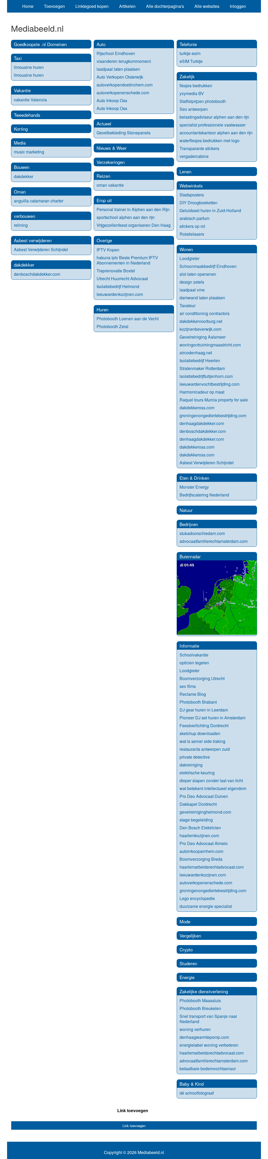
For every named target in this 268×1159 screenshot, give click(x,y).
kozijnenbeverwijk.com (200, 329)
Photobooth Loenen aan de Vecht (128, 319)
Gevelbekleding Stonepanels (123, 133)
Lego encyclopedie (197, 898)
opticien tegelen (194, 663)
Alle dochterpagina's (165, 6)
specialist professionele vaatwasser (212, 125)
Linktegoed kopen (92, 6)
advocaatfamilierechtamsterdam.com (214, 541)
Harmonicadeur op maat (202, 392)
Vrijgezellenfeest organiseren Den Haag (134, 225)
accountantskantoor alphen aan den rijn (216, 133)
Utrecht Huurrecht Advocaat (122, 278)
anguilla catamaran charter (38, 201)
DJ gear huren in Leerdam (204, 710)
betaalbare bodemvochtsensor (208, 1069)
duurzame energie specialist (206, 906)
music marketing (29, 152)
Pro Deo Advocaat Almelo (204, 843)
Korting (21, 128)
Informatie (189, 645)
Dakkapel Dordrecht (198, 804)
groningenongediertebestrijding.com (213, 415)
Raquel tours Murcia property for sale (214, 400)
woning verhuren (195, 1029)
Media (20, 142)
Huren (102, 309)
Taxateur (188, 305)
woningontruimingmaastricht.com (210, 345)
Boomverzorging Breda (201, 859)
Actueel (104, 123)
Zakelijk (187, 76)
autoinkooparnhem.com (201, 851)
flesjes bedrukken (196, 85)
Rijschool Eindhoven (116, 53)
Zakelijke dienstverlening (204, 991)
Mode (185, 921)
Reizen (103, 176)
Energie (187, 977)
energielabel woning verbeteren (209, 1045)
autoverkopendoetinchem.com (125, 85)
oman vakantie (110, 185)
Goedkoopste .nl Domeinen (40, 44)
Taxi (18, 58)
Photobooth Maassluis (200, 1000)
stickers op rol (192, 226)
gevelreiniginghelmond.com (205, 812)
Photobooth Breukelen (200, 1008)
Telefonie (188, 44)
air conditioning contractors (205, 313)
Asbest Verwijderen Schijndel (41, 249)
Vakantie (22, 90)
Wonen (186, 249)
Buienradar (190, 556)
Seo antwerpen (194, 109)
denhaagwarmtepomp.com (204, 1037)
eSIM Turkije (191, 61)
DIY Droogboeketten (198, 203)
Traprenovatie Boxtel (116, 271)
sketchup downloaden (200, 733)
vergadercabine (194, 156)
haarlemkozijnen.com (199, 835)
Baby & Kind (192, 1083)
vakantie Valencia (30, 100)
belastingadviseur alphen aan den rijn (214, 117)
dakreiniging (191, 765)
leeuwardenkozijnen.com (120, 294)
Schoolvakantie (194, 655)
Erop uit (104, 200)
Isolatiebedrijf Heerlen (200, 360)
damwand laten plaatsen (202, 298)
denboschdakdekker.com (37, 274)
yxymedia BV (192, 93)
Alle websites (206, 6)
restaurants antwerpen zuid (205, 749)
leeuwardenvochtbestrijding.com (209, 384)
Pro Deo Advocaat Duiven (204, 796)
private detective (195, 757)
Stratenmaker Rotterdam (202, 368)
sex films (188, 686)
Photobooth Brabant (198, 702)
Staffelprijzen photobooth (203, 101)
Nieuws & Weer (112, 148)
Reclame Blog (193, 694)
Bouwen (21, 167)
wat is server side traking (202, 741)
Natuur (186, 510)
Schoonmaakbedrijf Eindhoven (208, 266)
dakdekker (23, 176)
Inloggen (238, 6)
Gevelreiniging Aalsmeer (203, 337)
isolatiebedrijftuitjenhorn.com (206, 376)
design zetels (192, 282)
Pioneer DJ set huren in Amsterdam (212, 718)
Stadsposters (192, 195)
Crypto (186, 949)
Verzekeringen (111, 162)
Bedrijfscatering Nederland (204, 495)
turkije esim (190, 53)
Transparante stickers (199, 148)
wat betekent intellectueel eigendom (213, 788)
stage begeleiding (196, 820)
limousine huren (29, 67)
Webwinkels (191, 185)
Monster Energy (194, 487)
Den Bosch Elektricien (200, 828)
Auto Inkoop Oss (112, 100)
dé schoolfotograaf (197, 1093)
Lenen (185, 171)
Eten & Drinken (194, 477)
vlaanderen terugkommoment (124, 61)
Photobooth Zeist (112, 326)
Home (28, 6)
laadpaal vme (192, 290)
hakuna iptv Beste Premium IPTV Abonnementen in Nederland (127, 260)
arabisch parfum (194, 218)
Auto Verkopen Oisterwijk (120, 77)
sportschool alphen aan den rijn (126, 217)
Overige (104, 240)
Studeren (188, 963)
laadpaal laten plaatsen (118, 69)
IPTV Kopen (108, 250)
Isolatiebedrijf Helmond (118, 286)
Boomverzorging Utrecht (202, 678)
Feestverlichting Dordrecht (204, 725)
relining (21, 225)
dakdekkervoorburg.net (201, 321)
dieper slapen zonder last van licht (211, 780)
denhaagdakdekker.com (202, 423)
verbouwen (24, 216)
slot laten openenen (198, 274)
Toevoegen (54, 6)
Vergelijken (190, 935)
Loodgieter (189, 258)
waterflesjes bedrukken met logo (209, 140)
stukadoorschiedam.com (202, 533)
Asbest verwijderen (33, 240)
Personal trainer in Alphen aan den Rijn (133, 209)
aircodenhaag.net (196, 353)
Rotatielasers (192, 234)
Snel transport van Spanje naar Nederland (208, 1018)
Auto (101, 44)
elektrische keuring (197, 773)
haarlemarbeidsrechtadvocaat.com (212, 867)
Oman (20, 191)
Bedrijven (189, 524)
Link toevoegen (132, 1110)
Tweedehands (27, 115)
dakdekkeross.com (197, 408)
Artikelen (127, 6)
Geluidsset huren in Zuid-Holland (210, 210)
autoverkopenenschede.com (123, 93)
